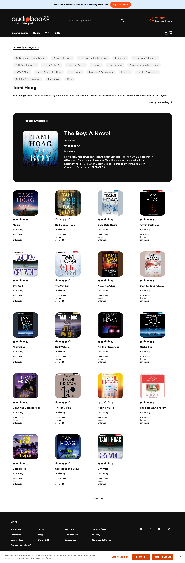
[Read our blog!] (168, 537)
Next (96, 498)
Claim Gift (43, 540)
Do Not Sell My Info (21, 545)
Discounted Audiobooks (31, 58)
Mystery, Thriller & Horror (93, 58)
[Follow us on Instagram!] (150, 537)
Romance (120, 58)
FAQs (41, 529)
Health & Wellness (147, 72)
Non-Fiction (115, 65)
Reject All (140, 556)
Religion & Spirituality (27, 79)
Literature (75, 72)
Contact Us (71, 535)
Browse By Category (24, 47)
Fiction (96, 65)
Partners (69, 529)
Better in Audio (76, 65)
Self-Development (25, 65)
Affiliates (16, 535)
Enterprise (70, 540)
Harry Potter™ (51, 65)
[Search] (122, 20)
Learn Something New (49, 72)
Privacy (96, 535)
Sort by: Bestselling (159, 102)
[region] (92, 557)
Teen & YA (53, 79)
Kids (69, 79)
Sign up (159, 21)
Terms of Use (99, 529)
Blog (40, 535)
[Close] (180, 556)
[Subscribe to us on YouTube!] (159, 537)
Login (168, 21)
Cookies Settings (101, 540)
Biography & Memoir (145, 58)
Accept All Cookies (162, 556)
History (125, 72)
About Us (16, 529)
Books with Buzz (62, 58)
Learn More (17, 540)
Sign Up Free (120, 4)
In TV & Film (22, 72)
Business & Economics (101, 72)
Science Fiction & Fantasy (144, 65)
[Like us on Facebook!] (140, 537)
